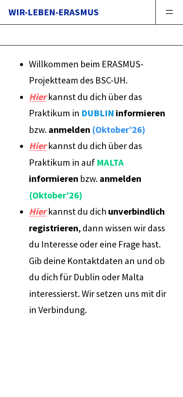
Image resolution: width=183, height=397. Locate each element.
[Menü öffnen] (169, 12)
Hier (37, 97)
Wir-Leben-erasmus (54, 12)
